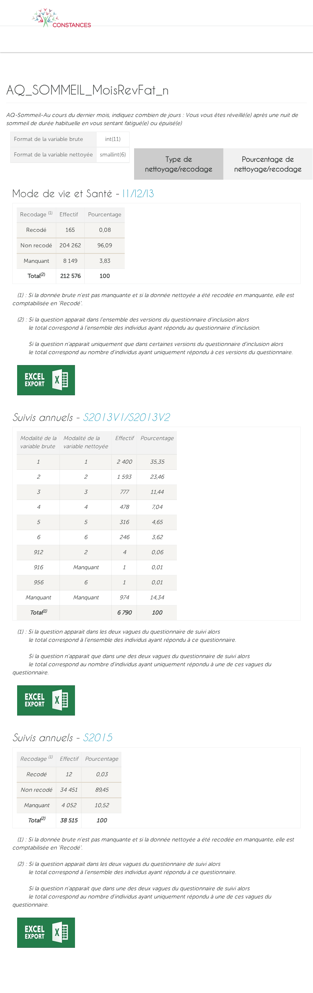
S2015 (97, 737)
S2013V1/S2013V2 (126, 417)
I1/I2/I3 (138, 193)
